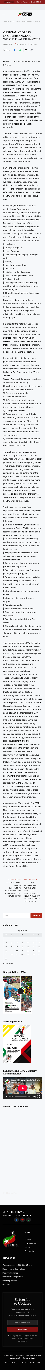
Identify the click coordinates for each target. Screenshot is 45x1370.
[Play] (6, 1096)
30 (6, 959)
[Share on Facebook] (14, 50)
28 (33, 955)
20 (28, 951)
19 (22, 951)
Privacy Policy (28, 1338)
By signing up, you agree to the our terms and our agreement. (23, 1338)
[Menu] (4, 7)
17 (11, 951)
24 (11, 955)
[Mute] (34, 1096)
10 (11, 947)
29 (39, 955)
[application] (22, 1088)
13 (28, 947)
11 (17, 947)
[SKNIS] (25, 14)
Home (5, 21)
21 (33, 951)
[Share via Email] (25, 50)
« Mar (5, 963)
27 (28, 955)
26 (22, 955)
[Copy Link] (31, 50)
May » (11, 963)
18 (17, 951)
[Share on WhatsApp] (20, 50)
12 (22, 947)
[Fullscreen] (38, 1096)
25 (17, 955)
